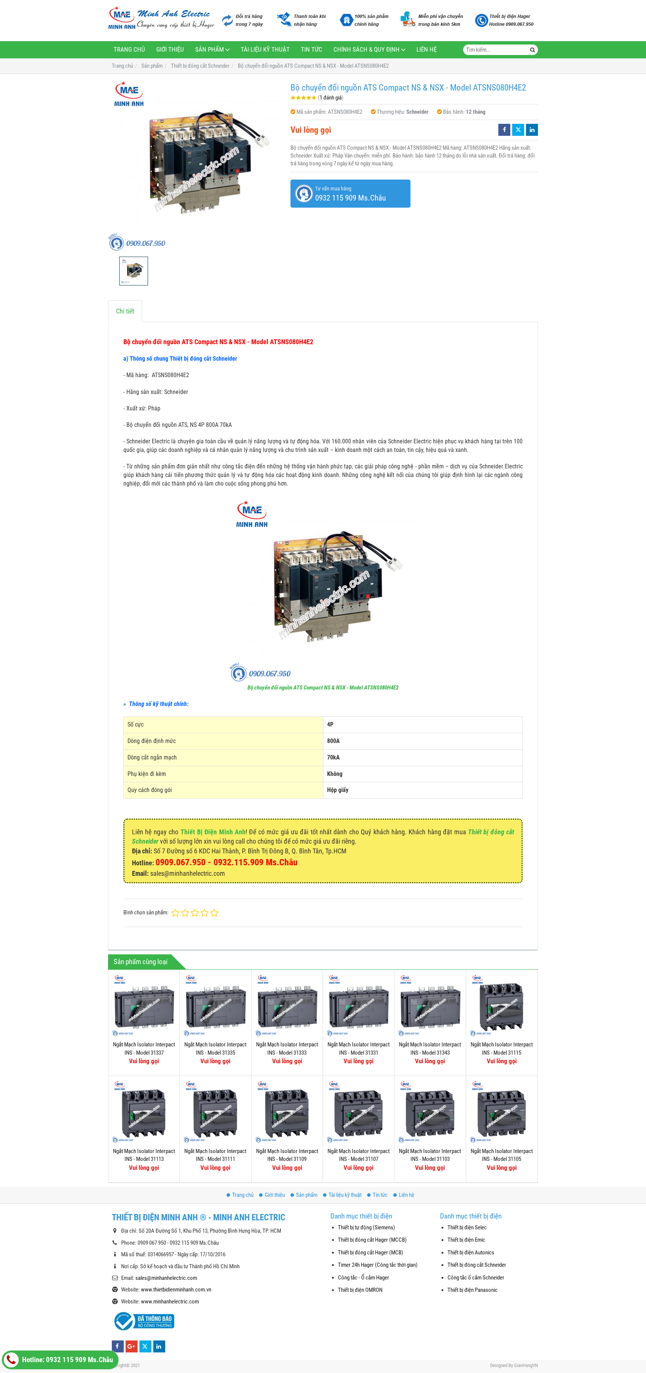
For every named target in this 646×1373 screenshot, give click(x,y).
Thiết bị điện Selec (467, 1227)
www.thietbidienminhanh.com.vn (176, 1289)
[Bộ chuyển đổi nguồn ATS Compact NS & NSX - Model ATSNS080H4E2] (195, 165)
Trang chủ (129, 49)
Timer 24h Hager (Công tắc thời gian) (378, 1265)
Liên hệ (426, 49)
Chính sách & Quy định (366, 49)
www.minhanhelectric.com (170, 1301)
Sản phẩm (209, 49)
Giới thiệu (170, 49)
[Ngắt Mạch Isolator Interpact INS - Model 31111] (215, 1111)
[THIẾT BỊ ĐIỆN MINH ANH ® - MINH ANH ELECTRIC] (161, 18)
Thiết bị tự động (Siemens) (366, 1227)
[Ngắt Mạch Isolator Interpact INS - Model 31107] (358, 1111)
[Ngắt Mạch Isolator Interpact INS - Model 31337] (144, 1005)
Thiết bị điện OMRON (360, 1290)
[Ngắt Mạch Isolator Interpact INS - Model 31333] (287, 1005)
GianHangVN (526, 1365)
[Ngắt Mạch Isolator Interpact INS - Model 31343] (430, 1005)
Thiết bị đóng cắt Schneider (476, 1265)
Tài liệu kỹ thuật (265, 49)
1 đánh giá (331, 97)
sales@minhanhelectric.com (166, 1278)
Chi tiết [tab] (125, 311)
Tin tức (311, 49)
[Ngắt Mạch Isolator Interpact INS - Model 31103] (430, 1111)
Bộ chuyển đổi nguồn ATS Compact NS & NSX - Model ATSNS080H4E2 (323, 687)
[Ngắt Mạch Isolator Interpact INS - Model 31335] (215, 1005)
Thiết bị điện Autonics (470, 1252)
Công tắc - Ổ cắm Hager (363, 1277)
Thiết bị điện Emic (466, 1239)
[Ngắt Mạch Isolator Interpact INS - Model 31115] (501, 1005)
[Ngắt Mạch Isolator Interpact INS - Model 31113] (144, 1111)
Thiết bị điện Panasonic (472, 1290)
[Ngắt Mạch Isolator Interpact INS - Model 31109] (287, 1111)
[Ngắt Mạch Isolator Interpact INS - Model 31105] (501, 1111)
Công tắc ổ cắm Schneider (475, 1277)
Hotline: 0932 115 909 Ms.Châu (67, 1360)
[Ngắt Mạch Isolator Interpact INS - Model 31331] (358, 1005)
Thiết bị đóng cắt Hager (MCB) (370, 1252)
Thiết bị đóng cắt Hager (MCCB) (372, 1239)
